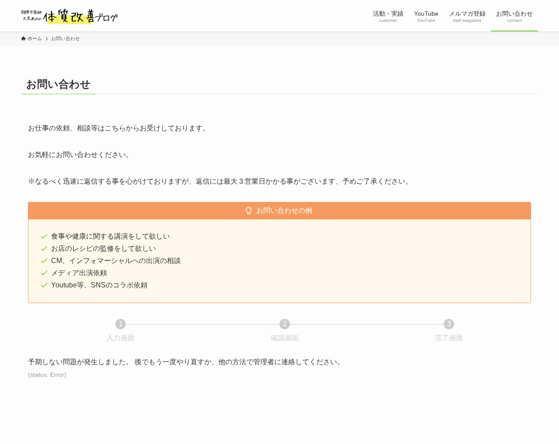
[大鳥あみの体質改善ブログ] (69, 15)
